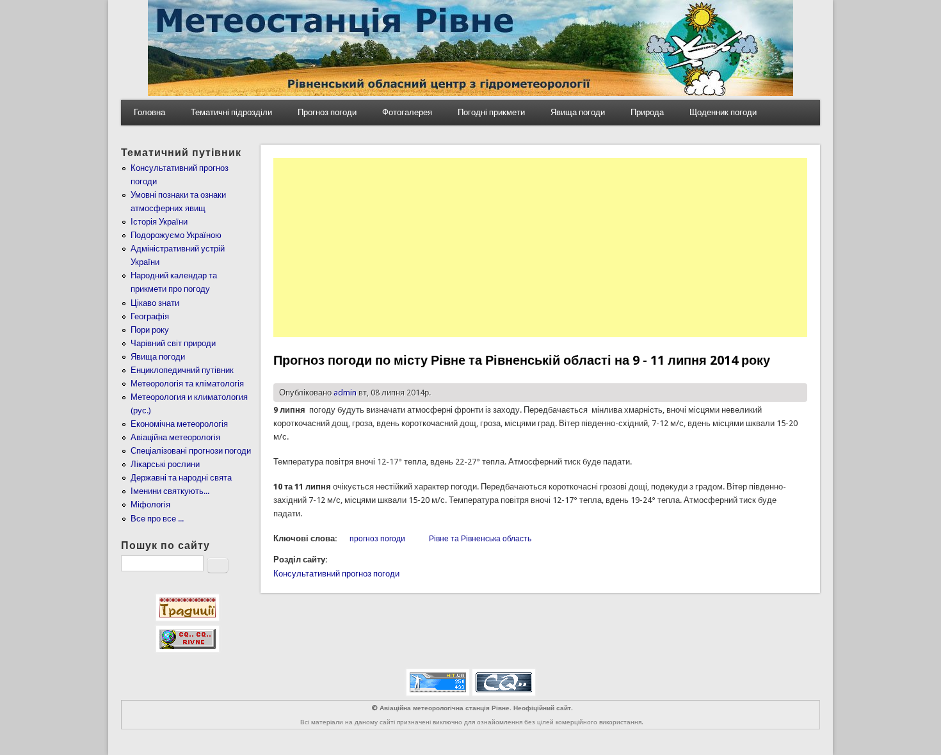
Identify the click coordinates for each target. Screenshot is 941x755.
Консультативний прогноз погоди (336, 573)
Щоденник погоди (723, 112)
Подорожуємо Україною (176, 235)
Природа (647, 112)
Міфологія (150, 504)
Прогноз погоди (327, 112)
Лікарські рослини (165, 464)
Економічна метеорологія (179, 424)
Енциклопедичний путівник (182, 370)
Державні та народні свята (181, 477)
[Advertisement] (540, 247)
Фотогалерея (407, 112)
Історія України (159, 221)
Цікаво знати (155, 303)
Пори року (150, 330)
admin (345, 392)
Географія (150, 316)
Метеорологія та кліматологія (187, 383)
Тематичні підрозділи (231, 112)
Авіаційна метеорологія (175, 437)
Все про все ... (157, 518)
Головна (149, 112)
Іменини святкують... (170, 491)
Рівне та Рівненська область (480, 538)
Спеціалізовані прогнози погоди (191, 451)
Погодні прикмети (491, 112)
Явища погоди (578, 112)
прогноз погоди (377, 538)
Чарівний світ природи (173, 343)
